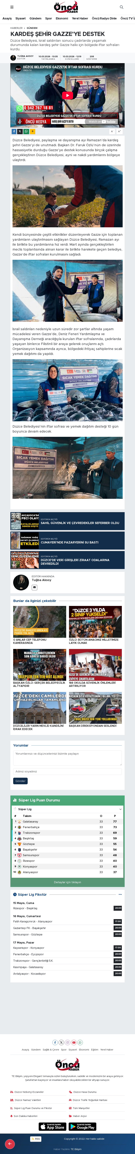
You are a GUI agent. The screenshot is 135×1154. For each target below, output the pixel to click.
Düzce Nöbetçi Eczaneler (29, 1092)
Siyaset (20, 18)
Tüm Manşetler (81, 1108)
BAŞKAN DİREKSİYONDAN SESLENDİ (92, 726)
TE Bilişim (76, 1149)
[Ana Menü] (12, 7)
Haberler (16, 28)
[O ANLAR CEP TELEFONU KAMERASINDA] (39, 621)
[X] (61, 1042)
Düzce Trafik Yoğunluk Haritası (90, 1100)
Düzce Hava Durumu (84, 1092)
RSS (37, 1139)
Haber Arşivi (80, 1116)
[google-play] (82, 1126)
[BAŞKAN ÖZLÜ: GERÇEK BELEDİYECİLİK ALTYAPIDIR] (39, 664)
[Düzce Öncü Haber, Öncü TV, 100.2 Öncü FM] (66, 7)
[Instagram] (67, 1042)
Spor (48, 18)
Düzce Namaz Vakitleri (28, 1100)
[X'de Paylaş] (20, 131)
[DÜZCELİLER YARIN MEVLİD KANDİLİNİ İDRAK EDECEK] (39, 707)
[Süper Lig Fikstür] (120, 894)
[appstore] (53, 1126)
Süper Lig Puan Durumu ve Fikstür (33, 1108)
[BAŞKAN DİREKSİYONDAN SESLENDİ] (95, 707)
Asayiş (7, 18)
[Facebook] (55, 1042)
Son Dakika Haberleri (25, 1116)
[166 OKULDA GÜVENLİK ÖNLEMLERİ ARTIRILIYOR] (95, 664)
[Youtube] (74, 1042)
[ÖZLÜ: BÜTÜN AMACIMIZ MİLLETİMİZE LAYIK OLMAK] (95, 621)
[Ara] (121, 7)
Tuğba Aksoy (41, 580)
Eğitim (94, 1050)
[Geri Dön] (10, 1144)
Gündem (35, 18)
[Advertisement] (67, 1008)
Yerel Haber (80, 18)
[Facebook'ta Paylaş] (14, 131)
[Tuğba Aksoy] (21, 582)
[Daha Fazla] (32, 131)
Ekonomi (62, 18)
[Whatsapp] (80, 1042)
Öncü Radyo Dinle (104, 18)
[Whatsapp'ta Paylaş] (26, 131)
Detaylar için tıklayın (67, 882)
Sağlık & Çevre (51, 1050)
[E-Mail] (34, 587)
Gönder (20, 781)
